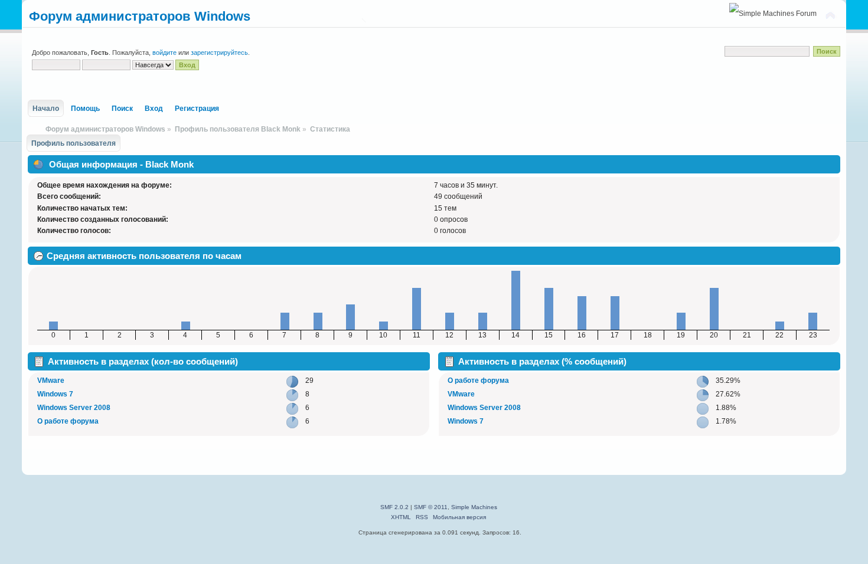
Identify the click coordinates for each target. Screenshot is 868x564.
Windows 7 (55, 394)
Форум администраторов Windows (139, 16)
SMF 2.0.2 (394, 507)
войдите (164, 52)
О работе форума (68, 421)
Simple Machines (474, 507)
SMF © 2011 (431, 507)
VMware (50, 380)
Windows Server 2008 (73, 408)
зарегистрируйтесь (219, 52)
